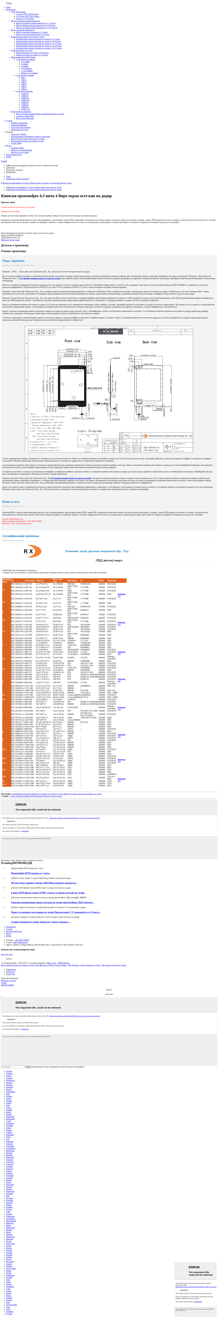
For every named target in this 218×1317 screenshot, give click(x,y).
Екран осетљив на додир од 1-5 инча (32, 55)
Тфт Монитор (41, 965)
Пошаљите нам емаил (10, 240)
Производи (11, 10)
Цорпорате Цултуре (19, 130)
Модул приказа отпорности (23, 30)
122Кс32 (25, 93)
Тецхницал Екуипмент (21, 127)
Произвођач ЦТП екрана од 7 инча (30, 873)
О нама (9, 121)
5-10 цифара (26, 68)
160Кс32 (25, 102)
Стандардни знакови (25, 75)
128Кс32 (25, 96)
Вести (8, 146)
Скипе (4, 983)
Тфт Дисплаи (73, 965)
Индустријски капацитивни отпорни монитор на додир (40, 114)
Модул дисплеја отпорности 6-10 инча (32, 34)
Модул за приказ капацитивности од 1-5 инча (36, 23)
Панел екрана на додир (90, 965)
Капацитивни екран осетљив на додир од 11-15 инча (39, 44)
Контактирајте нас (14, 155)
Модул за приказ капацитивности (25, 21)
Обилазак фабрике (19, 125)
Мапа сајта (51, 963)
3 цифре (24, 64)
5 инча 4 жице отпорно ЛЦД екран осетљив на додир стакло (36, 796)
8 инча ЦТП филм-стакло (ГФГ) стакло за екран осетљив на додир (48, 892)
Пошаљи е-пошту (8, 981)
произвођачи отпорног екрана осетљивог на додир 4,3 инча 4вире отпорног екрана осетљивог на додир (57, 794)
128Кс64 (25, 98)
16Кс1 (23, 80)
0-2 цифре (25, 62)
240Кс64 (25, 107)
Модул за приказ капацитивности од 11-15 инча (36, 28)
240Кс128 (25, 109)
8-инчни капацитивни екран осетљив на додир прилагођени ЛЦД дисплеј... (52, 902)
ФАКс (8, 157)
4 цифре (24, 66)
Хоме (8, 7)
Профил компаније (19, 123)
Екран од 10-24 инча (25, 19)
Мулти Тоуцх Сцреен (57, 965)
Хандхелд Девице (18, 134)
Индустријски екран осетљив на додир (28, 139)
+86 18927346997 (21, 940)
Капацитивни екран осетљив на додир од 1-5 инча (38, 39)
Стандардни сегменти (25, 59)
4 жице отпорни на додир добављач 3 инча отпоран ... (40, 922)
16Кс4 (23, 84)
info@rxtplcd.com (20, 942)
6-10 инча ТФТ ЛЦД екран (27, 16)
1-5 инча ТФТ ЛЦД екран (27, 14)
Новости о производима (21, 150)
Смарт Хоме (16, 143)
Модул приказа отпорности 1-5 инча (32, 32)
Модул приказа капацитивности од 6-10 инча (35, 25)
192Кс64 (25, 105)
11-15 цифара (27, 71)
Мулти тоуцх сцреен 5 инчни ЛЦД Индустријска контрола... (44, 883)
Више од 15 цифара (29, 73)
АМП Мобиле (64, 963)
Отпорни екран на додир (22, 50)
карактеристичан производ (17, 179)
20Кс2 (23, 87)
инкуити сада (7, 954)
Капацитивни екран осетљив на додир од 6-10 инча (38, 41)
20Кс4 (23, 89)
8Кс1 (23, 78)
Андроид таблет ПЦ (25, 116)
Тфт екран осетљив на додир (113, 965)
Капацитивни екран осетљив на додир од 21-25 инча (39, 46)
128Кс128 (25, 100)
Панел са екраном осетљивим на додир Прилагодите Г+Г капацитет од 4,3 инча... (56, 912)
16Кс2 (23, 82)
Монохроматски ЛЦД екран (23, 57)
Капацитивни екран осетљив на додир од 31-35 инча (39, 48)
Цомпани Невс (17, 148)
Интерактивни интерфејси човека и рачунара (30, 136)
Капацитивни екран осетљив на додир (27, 37)
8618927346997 (7, 985)
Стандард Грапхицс (24, 91)
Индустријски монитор (21, 112)
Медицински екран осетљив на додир (27, 141)
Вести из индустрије (20, 152)
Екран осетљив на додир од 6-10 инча (32, 53)
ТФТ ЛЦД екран (18, 12)
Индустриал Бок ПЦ (25, 118)
